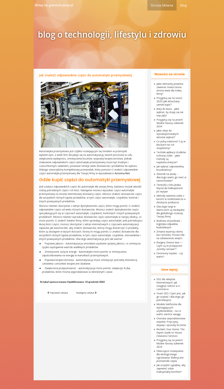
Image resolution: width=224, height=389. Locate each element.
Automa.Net (122, 173)
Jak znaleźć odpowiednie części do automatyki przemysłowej (85, 75)
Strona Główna (162, 5)
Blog (183, 5)
